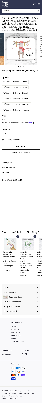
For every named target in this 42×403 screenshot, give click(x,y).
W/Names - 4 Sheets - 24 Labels (16, 104)
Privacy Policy (16, 332)
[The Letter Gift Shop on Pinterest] (26, 354)
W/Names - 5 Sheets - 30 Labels (16, 110)
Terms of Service (17, 341)
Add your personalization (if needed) (18, 70)
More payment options (21, 152)
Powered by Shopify (9, 398)
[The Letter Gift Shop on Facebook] (22, 354)
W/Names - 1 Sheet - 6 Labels (15, 87)
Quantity (6, 129)
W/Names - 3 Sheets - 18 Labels (16, 99)
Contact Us (15, 329)
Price (4, 116)
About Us (14, 326)
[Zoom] (34, 61)
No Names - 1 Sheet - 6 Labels (15, 82)
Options (5, 77)
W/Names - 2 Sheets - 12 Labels (15, 93)
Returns (14, 338)
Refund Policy (16, 335)
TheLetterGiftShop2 (27, 232)
